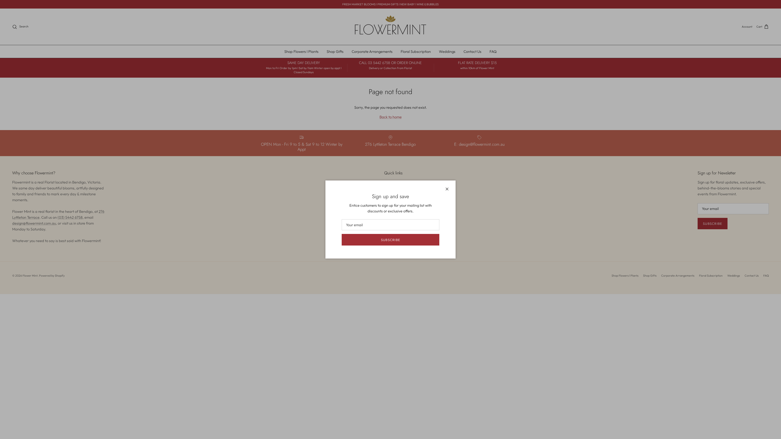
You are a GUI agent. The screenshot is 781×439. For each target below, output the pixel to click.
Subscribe (390, 240)
